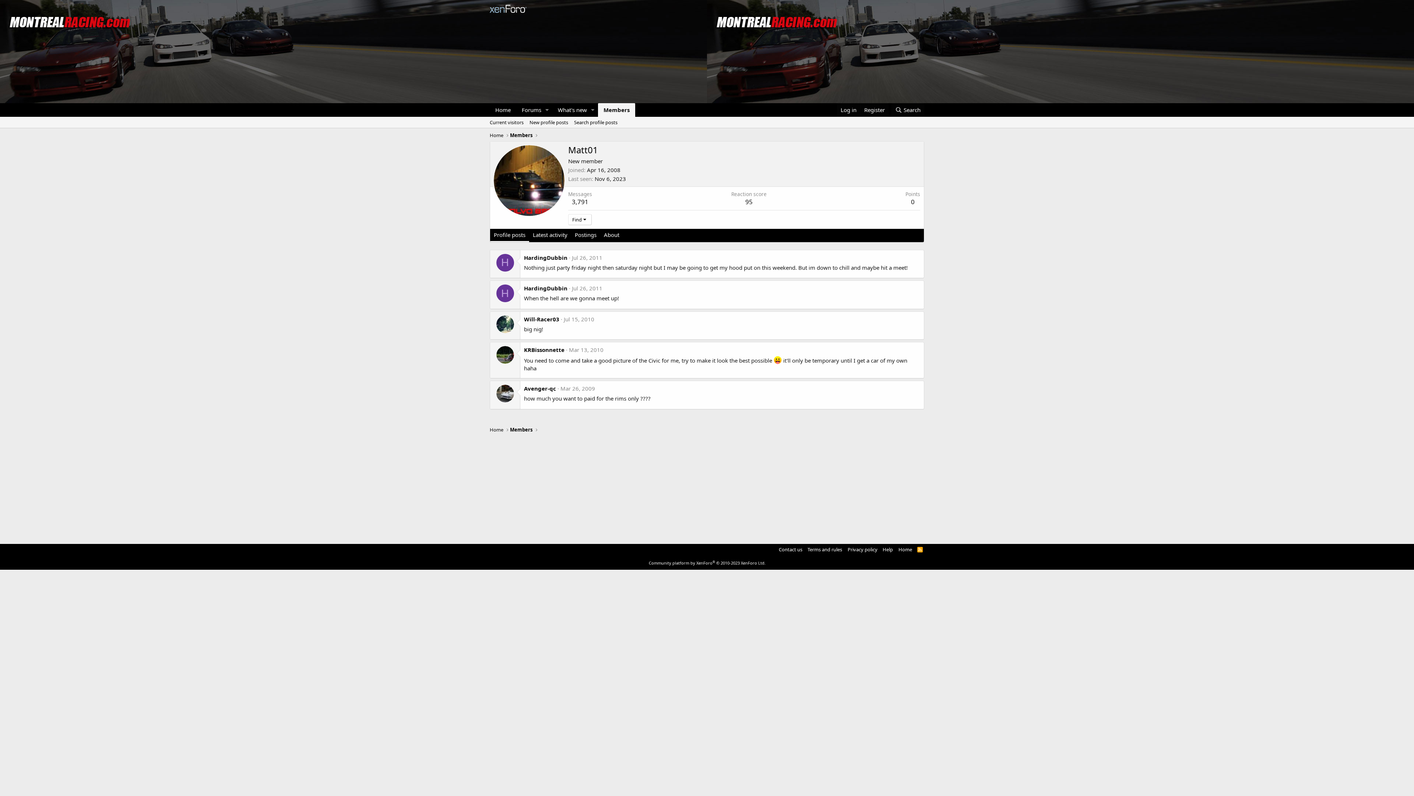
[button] (547, 110)
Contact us (790, 549)
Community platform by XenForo (707, 563)
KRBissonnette (544, 349)
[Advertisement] (707, 485)
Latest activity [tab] (550, 234)
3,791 (580, 202)
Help (888, 549)
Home (503, 110)
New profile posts (549, 122)
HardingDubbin (545, 257)
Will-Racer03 (541, 319)
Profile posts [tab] (509, 234)
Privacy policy (862, 549)
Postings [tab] (586, 234)
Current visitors (507, 122)
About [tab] (611, 234)
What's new (572, 110)
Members (617, 110)
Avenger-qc (540, 388)
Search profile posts (596, 122)
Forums (531, 110)
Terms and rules (825, 549)
